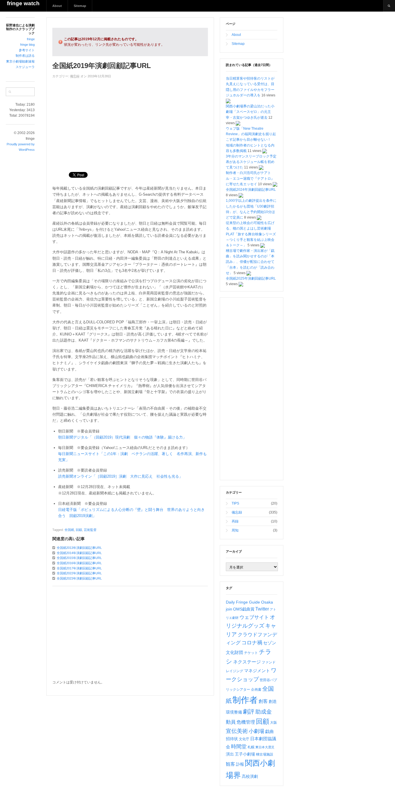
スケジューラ (25, 67)
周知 (235, 530)
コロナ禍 (251, 643)
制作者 (245, 700)
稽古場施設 (264, 754)
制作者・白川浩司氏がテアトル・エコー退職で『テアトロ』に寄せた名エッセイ (250, 178)
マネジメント (257, 670)
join (229, 609)
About (57, 6)
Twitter (262, 608)
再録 (235, 521)
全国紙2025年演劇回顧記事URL (251, 278)
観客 (230, 764)
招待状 (232, 738)
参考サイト (27, 50)
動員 (231, 722)
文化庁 (244, 739)
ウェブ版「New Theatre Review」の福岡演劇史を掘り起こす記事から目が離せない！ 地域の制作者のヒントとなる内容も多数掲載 (251, 139)
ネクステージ (247, 661)
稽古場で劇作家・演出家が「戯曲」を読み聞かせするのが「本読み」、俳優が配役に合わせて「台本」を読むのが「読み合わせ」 (250, 262)
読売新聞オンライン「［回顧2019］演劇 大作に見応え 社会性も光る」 (120, 476)
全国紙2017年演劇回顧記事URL (79, 568)
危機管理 (246, 722)
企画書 (256, 690)
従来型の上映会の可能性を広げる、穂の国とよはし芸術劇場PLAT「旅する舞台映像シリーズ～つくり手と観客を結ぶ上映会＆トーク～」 (251, 234)
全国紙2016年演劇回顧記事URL (79, 563)
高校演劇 (250, 776)
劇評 (248, 711)
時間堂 (239, 746)
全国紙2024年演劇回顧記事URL (251, 190)
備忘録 (75, 76)
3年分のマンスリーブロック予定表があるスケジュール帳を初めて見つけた (251, 161)
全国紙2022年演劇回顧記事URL (79, 573)
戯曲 (269, 731)
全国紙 (69, 529)
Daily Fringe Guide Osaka (249, 602)
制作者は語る (25, 55)
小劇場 (256, 731)
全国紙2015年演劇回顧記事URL (79, 558)
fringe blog (27, 44)
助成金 (263, 712)
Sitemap (80, 6)
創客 (263, 701)
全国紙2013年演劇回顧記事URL (79, 547)
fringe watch (23, 3)
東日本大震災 (264, 747)
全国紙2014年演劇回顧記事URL (79, 553)
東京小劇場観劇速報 (20, 61)
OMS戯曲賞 (243, 609)
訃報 (240, 764)
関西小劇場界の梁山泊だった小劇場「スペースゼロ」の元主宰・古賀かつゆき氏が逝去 (250, 111)
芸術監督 (90, 529)
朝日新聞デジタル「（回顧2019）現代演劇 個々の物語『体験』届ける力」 (122, 437)
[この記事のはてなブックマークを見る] (228, 101)
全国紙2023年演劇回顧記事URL (79, 578)
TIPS (235, 503)
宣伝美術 (237, 731)
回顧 (79, 529)
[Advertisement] (130, 122)
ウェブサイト (254, 617)
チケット (251, 653)
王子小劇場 (245, 754)
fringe (31, 39)
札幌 (251, 747)
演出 (230, 754)
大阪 (273, 722)
